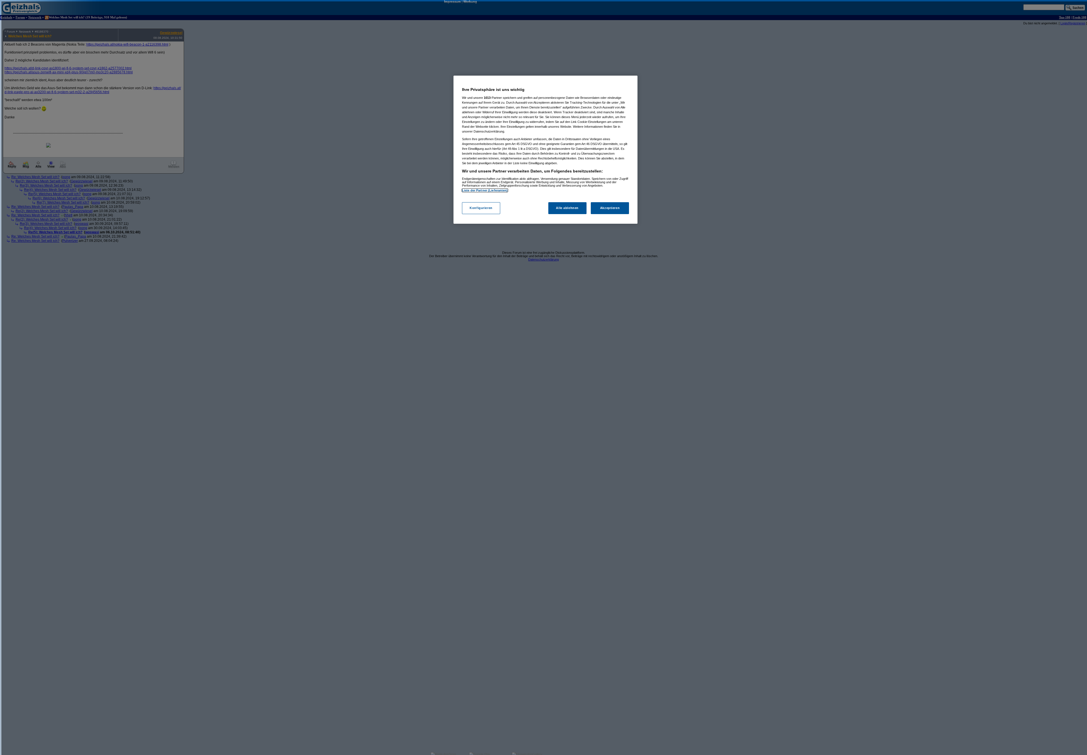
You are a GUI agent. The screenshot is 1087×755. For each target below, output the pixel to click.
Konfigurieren (481, 208)
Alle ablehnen (567, 208)
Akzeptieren (610, 208)
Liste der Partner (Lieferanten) (485, 190)
